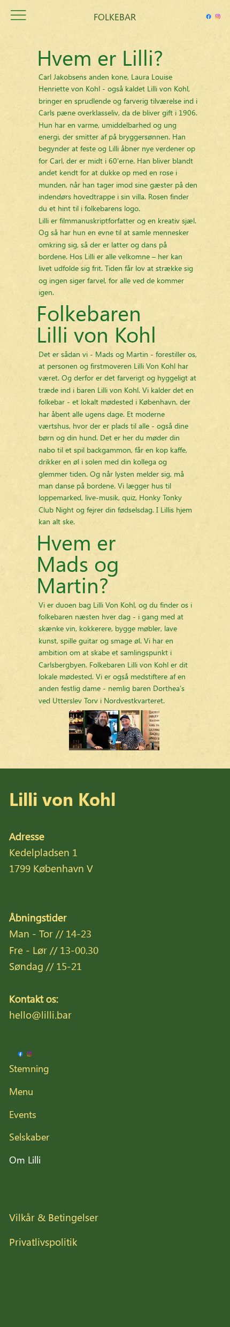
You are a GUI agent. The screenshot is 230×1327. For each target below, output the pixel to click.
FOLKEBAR (115, 16)
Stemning (29, 1068)
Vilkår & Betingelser (53, 1217)
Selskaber (29, 1136)
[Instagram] (217, 16)
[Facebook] (208, 16)
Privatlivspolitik (43, 1241)
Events (22, 1114)
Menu (21, 1091)
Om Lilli (25, 1159)
